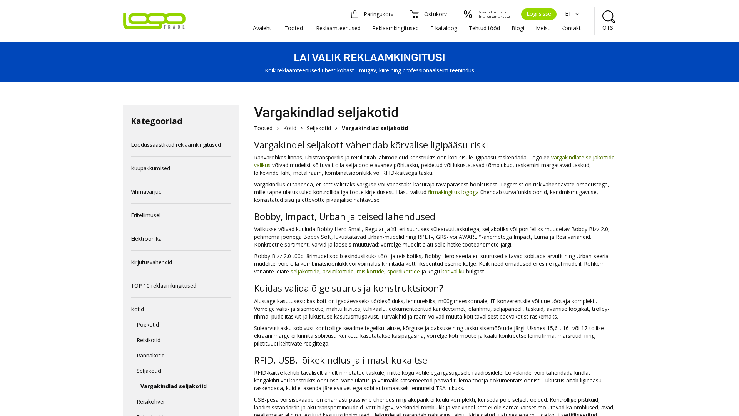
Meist (543, 28)
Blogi (518, 28)
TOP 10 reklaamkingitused (163, 285)
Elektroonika (146, 238)
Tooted (293, 28)
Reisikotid (149, 340)
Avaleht (262, 28)
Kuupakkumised (150, 168)
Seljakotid (149, 370)
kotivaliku (453, 271)
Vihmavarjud (146, 191)
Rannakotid (151, 355)
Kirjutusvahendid (151, 262)
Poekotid (148, 324)
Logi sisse (539, 13)
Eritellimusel (146, 215)
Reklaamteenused (338, 28)
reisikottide (370, 271)
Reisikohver (151, 401)
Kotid (137, 309)
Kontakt (571, 28)
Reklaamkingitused (395, 28)
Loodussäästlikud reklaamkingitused (176, 144)
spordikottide (403, 271)
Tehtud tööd (484, 28)
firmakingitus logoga (453, 192)
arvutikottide (338, 271)
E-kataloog (443, 28)
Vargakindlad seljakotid (173, 386)
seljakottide (305, 271)
